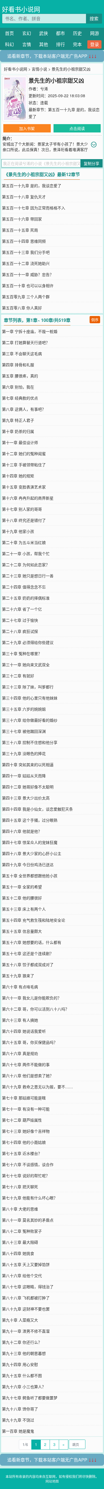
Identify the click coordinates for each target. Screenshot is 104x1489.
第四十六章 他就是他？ (22, 831)
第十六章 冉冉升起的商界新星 (28, 498)
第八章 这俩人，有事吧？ (24, 409)
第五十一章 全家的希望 (22, 886)
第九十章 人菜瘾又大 (20, 1320)
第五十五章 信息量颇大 (22, 931)
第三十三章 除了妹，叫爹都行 (28, 687)
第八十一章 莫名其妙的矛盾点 (28, 1220)
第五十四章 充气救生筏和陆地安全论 (33, 920)
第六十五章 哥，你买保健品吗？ (29, 1042)
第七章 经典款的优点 (20, 398)
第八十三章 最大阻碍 (20, 1242)
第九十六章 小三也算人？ (24, 1386)
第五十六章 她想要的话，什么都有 (31, 942)
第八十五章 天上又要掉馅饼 (26, 1264)
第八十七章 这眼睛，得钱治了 (28, 1286)
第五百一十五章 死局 (20, 230)
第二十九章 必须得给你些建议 (28, 642)
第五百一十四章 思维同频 (24, 241)
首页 (9, 33)
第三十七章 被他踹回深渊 (24, 731)
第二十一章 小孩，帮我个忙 (26, 553)
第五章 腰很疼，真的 (20, 375)
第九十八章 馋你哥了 (20, 1409)
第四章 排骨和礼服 (18, 364)
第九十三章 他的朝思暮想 (24, 1353)
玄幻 (26, 33)
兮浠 (44, 88)
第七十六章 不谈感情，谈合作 (28, 1164)
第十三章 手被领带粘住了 (24, 464)
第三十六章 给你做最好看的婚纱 (29, 720)
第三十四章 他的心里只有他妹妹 (29, 698)
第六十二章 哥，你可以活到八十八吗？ (35, 1009)
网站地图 (52, 1481)
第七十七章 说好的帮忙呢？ (26, 1175)
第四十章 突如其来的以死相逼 (28, 764)
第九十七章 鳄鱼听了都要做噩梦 (29, 1397)
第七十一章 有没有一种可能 (26, 1109)
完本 (77, 44)
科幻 (9, 44)
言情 (26, 44)
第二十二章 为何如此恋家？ (26, 564)
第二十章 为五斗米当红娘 (24, 542)
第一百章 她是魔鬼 (18, 1431)
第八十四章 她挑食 (18, 1253)
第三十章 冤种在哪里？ (22, 653)
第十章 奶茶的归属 (18, 431)
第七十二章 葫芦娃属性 (22, 1120)
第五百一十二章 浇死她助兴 (26, 263)
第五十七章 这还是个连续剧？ (28, 953)
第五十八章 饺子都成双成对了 (28, 964)
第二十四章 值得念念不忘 (24, 587)
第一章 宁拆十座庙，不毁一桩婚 (29, 331)
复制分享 (91, 163)
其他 (43, 44)
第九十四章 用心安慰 (20, 1364)
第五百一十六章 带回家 (22, 219)
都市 (60, 33)
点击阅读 (77, 128)
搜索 (94, 18)
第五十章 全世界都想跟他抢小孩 (29, 875)
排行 (60, 44)
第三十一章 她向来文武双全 (26, 664)
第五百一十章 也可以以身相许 (28, 285)
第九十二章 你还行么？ (22, 1342)
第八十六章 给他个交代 (22, 1275)
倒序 (94, 319)
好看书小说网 (21, 9)
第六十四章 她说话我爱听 (24, 1031)
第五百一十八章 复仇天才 (24, 196)
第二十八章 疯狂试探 (20, 631)
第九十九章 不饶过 (18, 1420)
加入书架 (27, 128)
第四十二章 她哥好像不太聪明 (28, 786)
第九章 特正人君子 (18, 420)
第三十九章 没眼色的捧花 (24, 753)
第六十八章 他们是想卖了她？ (28, 1075)
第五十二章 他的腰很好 (22, 898)
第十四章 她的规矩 (18, 475)
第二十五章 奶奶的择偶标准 (26, 598)
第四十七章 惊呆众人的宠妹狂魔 (29, 842)
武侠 (43, 33)
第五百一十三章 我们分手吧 (26, 252)
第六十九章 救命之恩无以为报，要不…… (37, 1086)
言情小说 (39, 69)
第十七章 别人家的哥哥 (22, 509)
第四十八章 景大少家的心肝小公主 (31, 853)
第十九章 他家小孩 (18, 531)
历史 (77, 33)
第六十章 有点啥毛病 (20, 986)
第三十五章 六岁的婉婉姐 (24, 709)
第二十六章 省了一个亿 (22, 609)
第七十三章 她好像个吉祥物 (26, 1131)
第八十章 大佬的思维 (20, 1209)
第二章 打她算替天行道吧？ (26, 342)
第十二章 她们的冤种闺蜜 (24, 453)
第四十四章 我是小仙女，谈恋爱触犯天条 (37, 809)
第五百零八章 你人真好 (22, 307)
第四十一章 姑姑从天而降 (24, 775)
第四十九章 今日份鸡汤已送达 (28, 864)
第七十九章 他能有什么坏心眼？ (29, 1197)
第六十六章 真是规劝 (20, 1053)
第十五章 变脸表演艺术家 (24, 487)
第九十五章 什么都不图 (22, 1375)
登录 (94, 44)
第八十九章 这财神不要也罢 (26, 1309)
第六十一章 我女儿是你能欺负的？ (31, 998)
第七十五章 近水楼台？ (22, 1153)
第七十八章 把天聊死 (20, 1186)
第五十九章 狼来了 (18, 975)
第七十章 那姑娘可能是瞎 (24, 1098)
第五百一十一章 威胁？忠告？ (28, 274)
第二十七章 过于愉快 (20, 620)
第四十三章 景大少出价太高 (26, 798)
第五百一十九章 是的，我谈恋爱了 (31, 185)
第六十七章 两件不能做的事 (26, 1064)
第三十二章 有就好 (18, 675)
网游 (94, 33)
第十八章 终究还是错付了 (24, 520)
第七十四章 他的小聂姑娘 (24, 1142)
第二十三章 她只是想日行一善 (28, 575)
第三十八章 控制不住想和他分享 (29, 742)
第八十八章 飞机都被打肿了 (26, 1297)
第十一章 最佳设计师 (20, 442)
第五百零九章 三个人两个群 (26, 296)
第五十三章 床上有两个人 (24, 909)
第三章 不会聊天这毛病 (22, 353)
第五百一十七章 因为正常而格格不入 (33, 207)
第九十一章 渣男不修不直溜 (26, 1331)
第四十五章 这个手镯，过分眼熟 (29, 820)
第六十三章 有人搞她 (20, 1020)
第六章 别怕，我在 (18, 387)
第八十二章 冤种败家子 (22, 1231)
